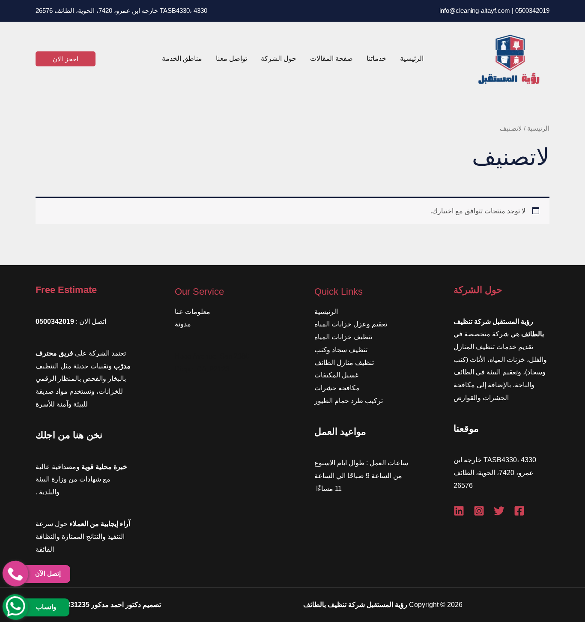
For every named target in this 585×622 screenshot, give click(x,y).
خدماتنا (376, 58)
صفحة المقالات (331, 58)
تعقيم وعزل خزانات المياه (350, 324)
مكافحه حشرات (337, 388)
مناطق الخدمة (182, 58)
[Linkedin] (459, 510)
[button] (66, 58)
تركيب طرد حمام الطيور (348, 400)
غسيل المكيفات (336, 375)
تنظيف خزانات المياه (343, 337)
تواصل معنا (231, 58)
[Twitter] (499, 510)
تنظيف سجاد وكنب (340, 349)
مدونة (183, 324)
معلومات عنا (192, 311)
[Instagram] (479, 510)
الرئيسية (412, 58)
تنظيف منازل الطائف (344, 362)
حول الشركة (278, 58)
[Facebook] (519, 510)
